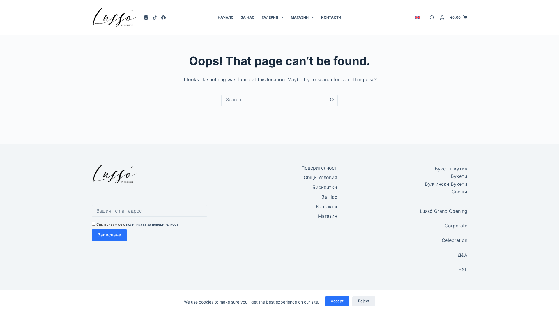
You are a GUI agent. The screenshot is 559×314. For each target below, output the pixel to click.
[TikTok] (155, 17)
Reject (363, 301)
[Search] (432, 17)
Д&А (462, 255)
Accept (337, 301)
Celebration (454, 240)
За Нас (247, 17)
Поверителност (319, 168)
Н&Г (462, 269)
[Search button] (331, 99)
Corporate (456, 226)
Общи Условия (320, 177)
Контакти (331, 17)
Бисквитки (324, 187)
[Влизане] (442, 17)
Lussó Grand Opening (443, 211)
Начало (225, 17)
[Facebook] (163, 17)
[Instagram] (146, 17)
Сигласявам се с (136, 224)
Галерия (270, 17)
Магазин (300, 17)
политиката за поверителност (152, 224)
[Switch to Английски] (417, 17)
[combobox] (274, 99)
